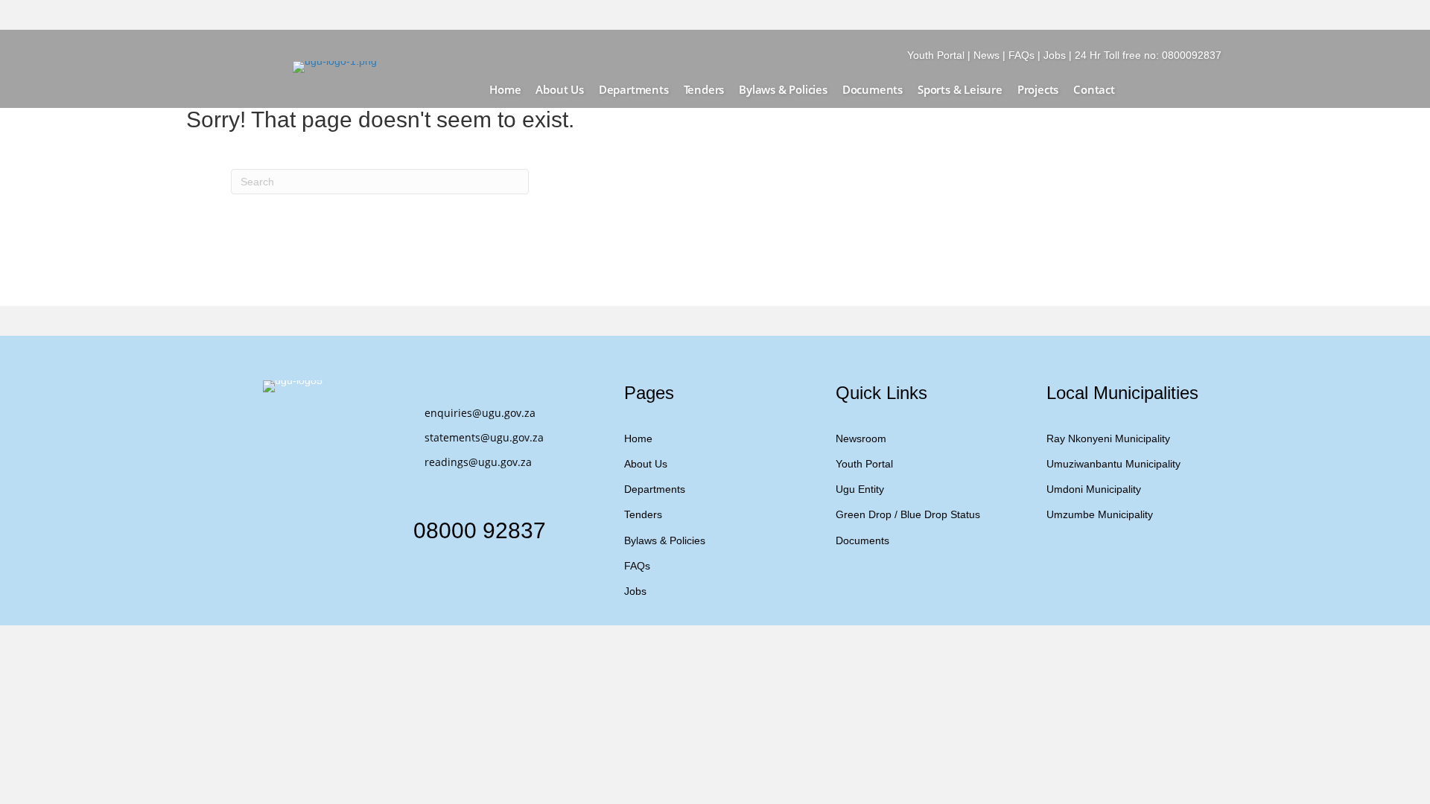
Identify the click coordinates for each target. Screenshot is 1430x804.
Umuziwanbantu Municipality (1113, 464)
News (986, 55)
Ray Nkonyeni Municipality (1108, 438)
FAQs (1021, 55)
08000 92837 (479, 530)
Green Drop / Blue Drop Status (908, 514)
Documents (862, 540)
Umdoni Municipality (1093, 489)
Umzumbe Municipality (1099, 514)
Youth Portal (936, 55)
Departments (654, 489)
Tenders (643, 514)
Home (638, 438)
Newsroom (861, 438)
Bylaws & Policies (664, 540)
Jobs (1054, 55)
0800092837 (1191, 55)
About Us (645, 464)
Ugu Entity (860, 489)
